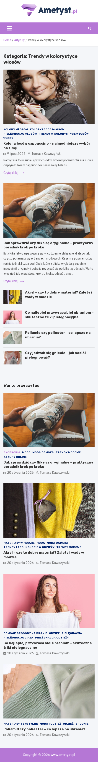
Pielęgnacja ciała (18, 637)
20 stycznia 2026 (20, 473)
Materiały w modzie (19, 542)
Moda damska (43, 452)
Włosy (8, 138)
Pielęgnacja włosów (20, 133)
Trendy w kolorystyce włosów (64, 133)
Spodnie (81, 723)
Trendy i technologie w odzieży (28, 547)
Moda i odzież (50, 723)
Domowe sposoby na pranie (25, 633)
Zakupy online (15, 457)
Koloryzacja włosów (47, 129)
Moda (26, 452)
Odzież (54, 633)
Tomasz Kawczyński (46, 154)
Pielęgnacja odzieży (52, 637)
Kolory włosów (15, 129)
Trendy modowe (68, 452)
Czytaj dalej (11, 173)
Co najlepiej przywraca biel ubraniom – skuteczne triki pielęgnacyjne (59, 315)
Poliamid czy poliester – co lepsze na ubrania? (44, 729)
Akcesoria (11, 452)
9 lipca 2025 (16, 154)
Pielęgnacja (72, 633)
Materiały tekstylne (20, 723)
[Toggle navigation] (9, 28)
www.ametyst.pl (63, 755)
